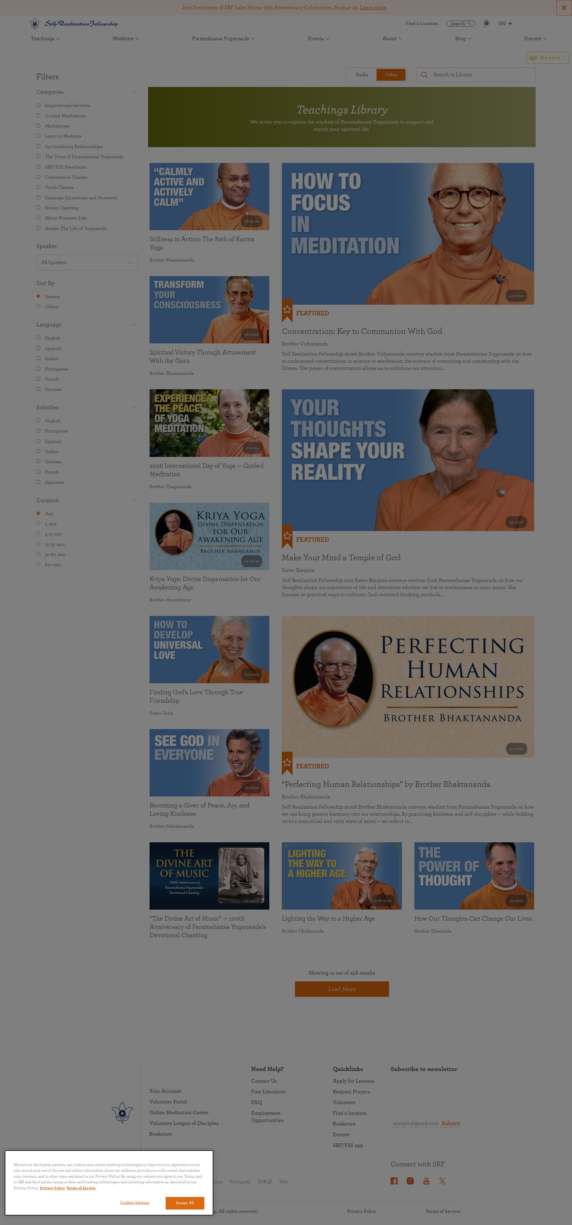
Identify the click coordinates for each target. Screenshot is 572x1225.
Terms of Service (81, 1188)
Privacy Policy (52, 1188)
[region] (109, 1182)
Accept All (185, 1203)
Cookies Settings (134, 1203)
